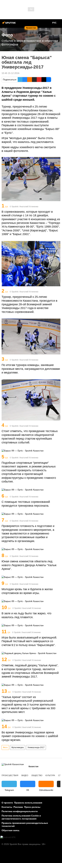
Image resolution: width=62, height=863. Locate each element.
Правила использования (28, 802)
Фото (5, 747)
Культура (50, 775)
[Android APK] (8, 837)
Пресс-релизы (32, 807)
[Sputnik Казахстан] (9, 24)
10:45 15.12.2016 (10, 73)
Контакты (7, 807)
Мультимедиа (17, 747)
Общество (36, 775)
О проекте (7, 802)
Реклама (18, 807)
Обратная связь (11, 830)
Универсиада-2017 (36, 747)
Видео (24, 775)
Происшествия (10, 775)
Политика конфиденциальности (20, 811)
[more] (58, 206)
